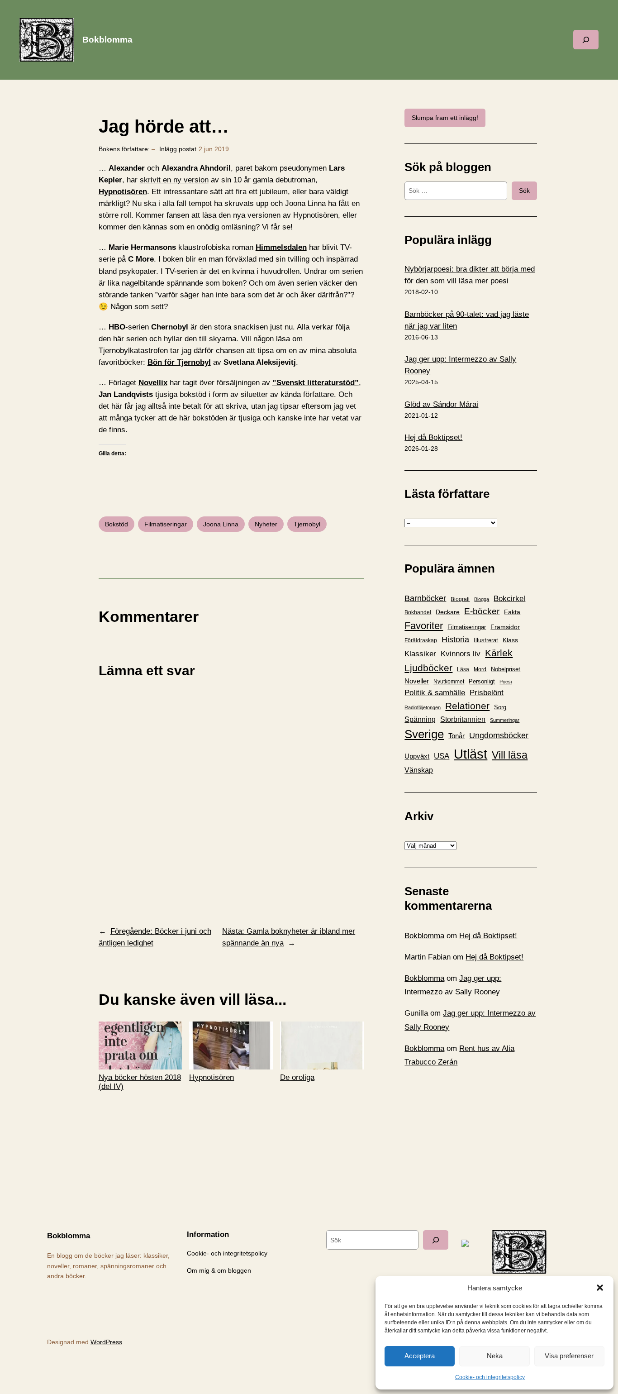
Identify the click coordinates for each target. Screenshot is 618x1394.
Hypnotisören (123, 191)
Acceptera (419, 1356)
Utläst (470, 753)
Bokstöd (116, 524)
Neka (495, 1356)
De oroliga (297, 1077)
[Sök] (435, 1240)
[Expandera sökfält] (586, 39)
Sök (524, 190)
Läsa (463, 669)
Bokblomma (107, 39)
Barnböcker (425, 598)
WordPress (106, 1342)
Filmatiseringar (165, 524)
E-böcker (481, 611)
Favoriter (423, 625)
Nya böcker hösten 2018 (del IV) (140, 1082)
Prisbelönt (487, 692)
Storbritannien (462, 719)
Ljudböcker (428, 668)
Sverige (424, 734)
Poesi (505, 681)
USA (441, 755)
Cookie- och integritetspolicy (490, 1377)
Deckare (448, 612)
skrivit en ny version (174, 180)
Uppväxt (416, 756)
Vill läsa (510, 755)
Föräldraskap (420, 640)
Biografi (460, 599)
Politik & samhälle (434, 692)
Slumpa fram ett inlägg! (445, 117)
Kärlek (499, 653)
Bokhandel (417, 612)
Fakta (512, 612)
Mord (480, 669)
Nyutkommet (448, 681)
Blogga (481, 599)
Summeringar (504, 720)
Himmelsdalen (281, 247)
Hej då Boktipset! (433, 437)
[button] (599, 1287)
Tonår (456, 736)
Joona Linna (220, 524)
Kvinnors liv (460, 653)
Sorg (500, 707)
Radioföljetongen (422, 707)
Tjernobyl (307, 524)
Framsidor (505, 626)
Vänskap (418, 770)
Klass (510, 640)
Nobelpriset (505, 669)
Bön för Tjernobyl (179, 362)
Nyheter (266, 524)
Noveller (416, 681)
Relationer (467, 706)
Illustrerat (486, 640)
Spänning (420, 719)
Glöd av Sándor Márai (441, 404)
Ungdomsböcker (498, 735)
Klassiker (420, 653)
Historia (455, 639)
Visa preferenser (569, 1356)
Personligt (482, 681)
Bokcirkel (509, 598)
